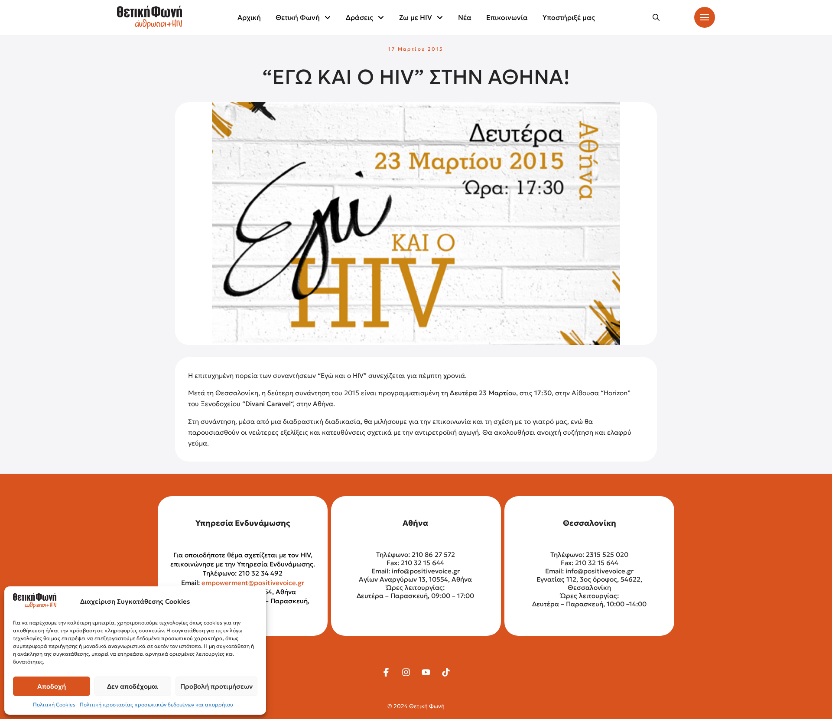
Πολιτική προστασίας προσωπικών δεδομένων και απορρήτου (156, 704)
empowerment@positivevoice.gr (253, 583)
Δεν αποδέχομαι (132, 686)
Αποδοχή (51, 686)
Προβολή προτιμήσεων (216, 686)
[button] (656, 17)
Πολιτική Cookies (54, 704)
